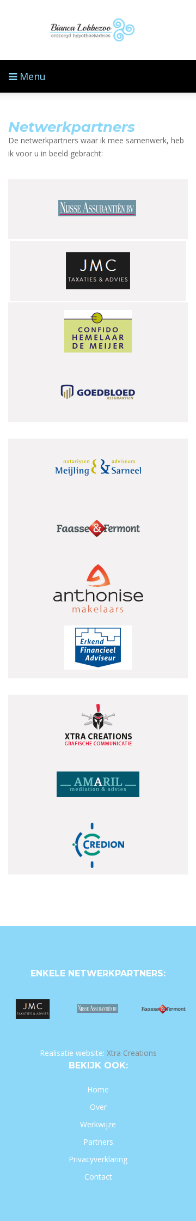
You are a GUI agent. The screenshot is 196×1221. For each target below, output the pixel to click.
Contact (98, 1176)
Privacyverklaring (98, 1159)
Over (98, 1107)
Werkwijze (98, 1124)
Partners (98, 1142)
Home (98, 1089)
